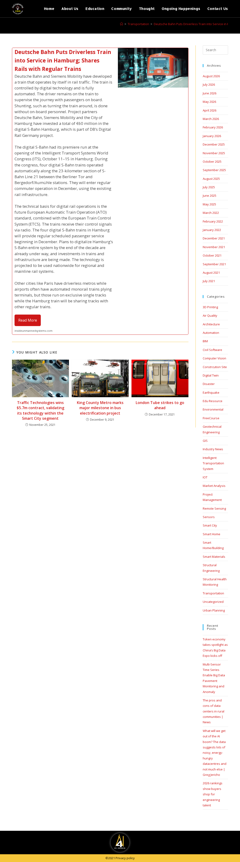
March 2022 (211, 213)
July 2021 (209, 281)
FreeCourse (211, 418)
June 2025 (209, 195)
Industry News (213, 449)
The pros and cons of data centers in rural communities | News (213, 711)
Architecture (211, 324)
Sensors (209, 517)
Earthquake (211, 392)
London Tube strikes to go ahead (160, 405)
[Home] (121, 24)
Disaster (209, 384)
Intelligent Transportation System (213, 463)
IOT (205, 477)
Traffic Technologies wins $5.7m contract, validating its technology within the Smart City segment (40, 410)
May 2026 (209, 102)
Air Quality (210, 315)
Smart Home (211, 534)
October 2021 (212, 255)
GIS (205, 441)
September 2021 (214, 264)
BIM (205, 341)
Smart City (210, 525)
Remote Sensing (214, 508)
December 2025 (214, 144)
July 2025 (209, 187)
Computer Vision (214, 358)
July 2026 (209, 84)
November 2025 (214, 153)
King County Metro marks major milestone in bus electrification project (100, 408)
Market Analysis (214, 486)
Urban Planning (214, 610)
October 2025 (212, 161)
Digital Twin (211, 375)
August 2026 (211, 76)
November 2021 (214, 247)
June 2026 (209, 93)
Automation (211, 333)
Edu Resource (212, 401)
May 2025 (209, 204)
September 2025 (214, 170)
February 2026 (213, 127)
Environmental (213, 409)
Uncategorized (213, 602)
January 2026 (212, 136)
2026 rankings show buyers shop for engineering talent (212, 794)
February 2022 (213, 221)
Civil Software (212, 350)
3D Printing (210, 307)
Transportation (213, 593)
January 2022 (212, 230)
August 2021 (211, 272)
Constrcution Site (215, 367)
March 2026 (211, 119)
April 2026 (209, 110)
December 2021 (214, 238)
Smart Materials (214, 556)
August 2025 (211, 179)
